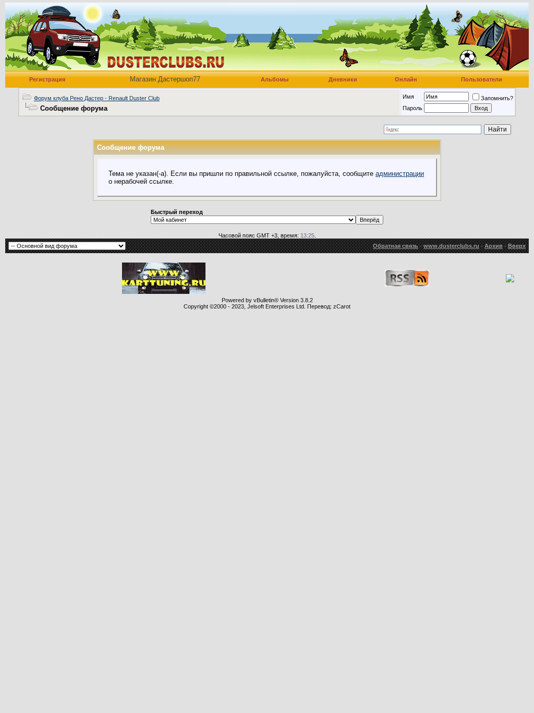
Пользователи (481, 79)
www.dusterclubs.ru (451, 246)
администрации (399, 173)
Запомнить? (497, 98)
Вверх (517, 246)
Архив (493, 246)
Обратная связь (395, 246)
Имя (408, 96)
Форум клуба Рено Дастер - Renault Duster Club (97, 98)
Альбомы (274, 79)
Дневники (343, 79)
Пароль (412, 108)
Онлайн (406, 79)
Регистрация (47, 79)
